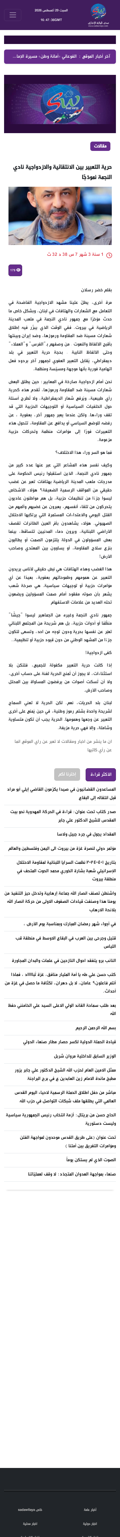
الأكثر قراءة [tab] (101, 783)
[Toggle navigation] (12, 15)
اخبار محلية (30, 1524)
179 (13, 279)
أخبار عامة (90, 1510)
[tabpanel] (60, 991)
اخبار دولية (90, 1524)
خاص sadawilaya (30, 1510)
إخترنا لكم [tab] (67, 783)
